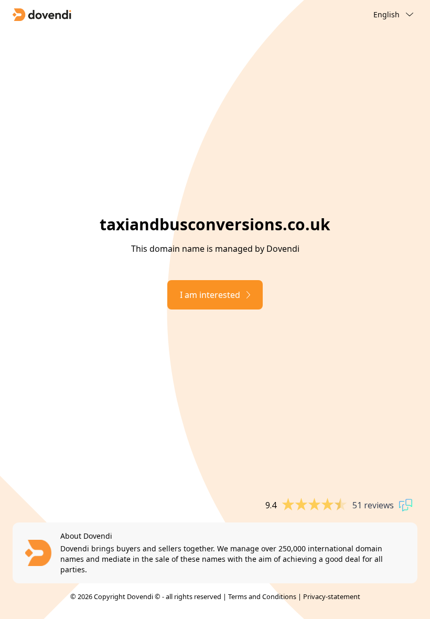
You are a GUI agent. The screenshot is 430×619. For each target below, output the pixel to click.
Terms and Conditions (262, 596)
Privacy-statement (331, 596)
